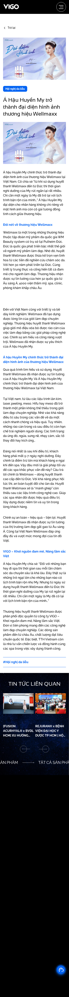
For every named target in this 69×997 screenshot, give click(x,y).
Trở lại (11, 27)
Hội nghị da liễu (15, 88)
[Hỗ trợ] (61, 969)
